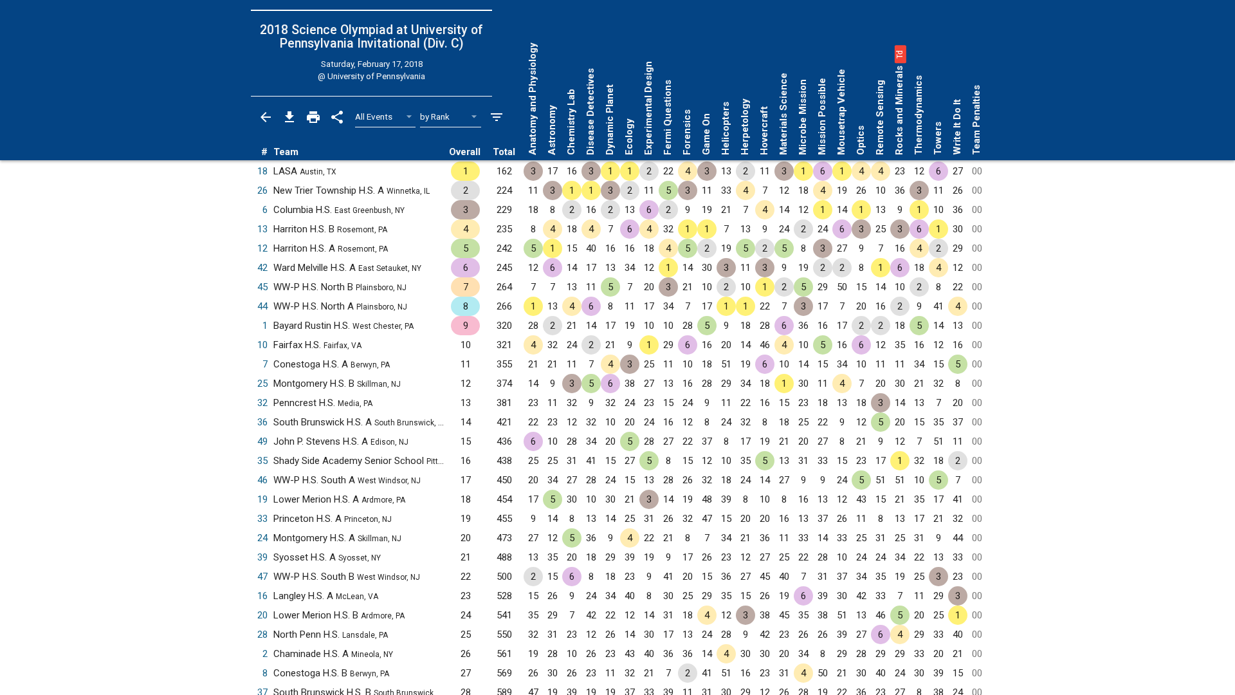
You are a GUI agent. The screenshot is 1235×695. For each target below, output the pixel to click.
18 (262, 171)
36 (262, 422)
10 (262, 345)
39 (262, 557)
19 (262, 499)
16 (262, 596)
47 (262, 576)
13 (262, 229)
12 (262, 248)
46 (262, 480)
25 (262, 383)
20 (262, 615)
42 (262, 267)
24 (262, 538)
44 (262, 306)
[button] (899, 54)
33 (262, 518)
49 (262, 441)
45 (262, 287)
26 (262, 190)
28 (262, 634)
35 (262, 461)
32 (262, 403)
